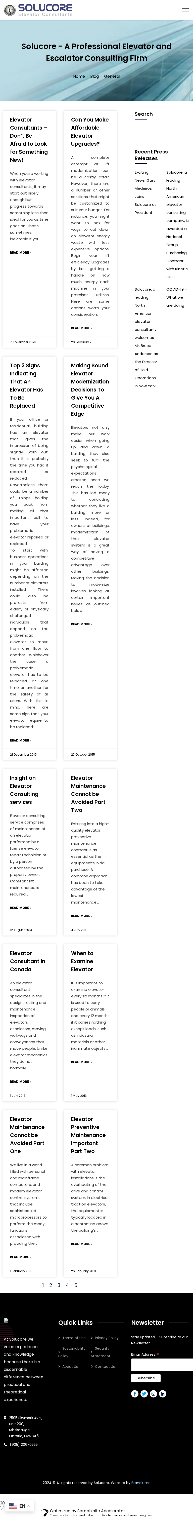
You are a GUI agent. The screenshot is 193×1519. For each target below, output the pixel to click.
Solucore (101, 1482)
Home (79, 76)
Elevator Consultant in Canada (27, 961)
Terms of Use (74, 1337)
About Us (70, 1366)
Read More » (20, 252)
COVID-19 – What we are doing (176, 297)
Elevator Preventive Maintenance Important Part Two (88, 1135)
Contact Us (105, 1366)
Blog (94, 76)
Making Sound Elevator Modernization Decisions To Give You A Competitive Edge (90, 389)
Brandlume (141, 1482)
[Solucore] (38, 10)
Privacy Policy (107, 1337)
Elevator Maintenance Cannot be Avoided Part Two (88, 794)
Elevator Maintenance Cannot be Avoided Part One (27, 1135)
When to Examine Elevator (82, 961)
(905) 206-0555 (24, 1444)
